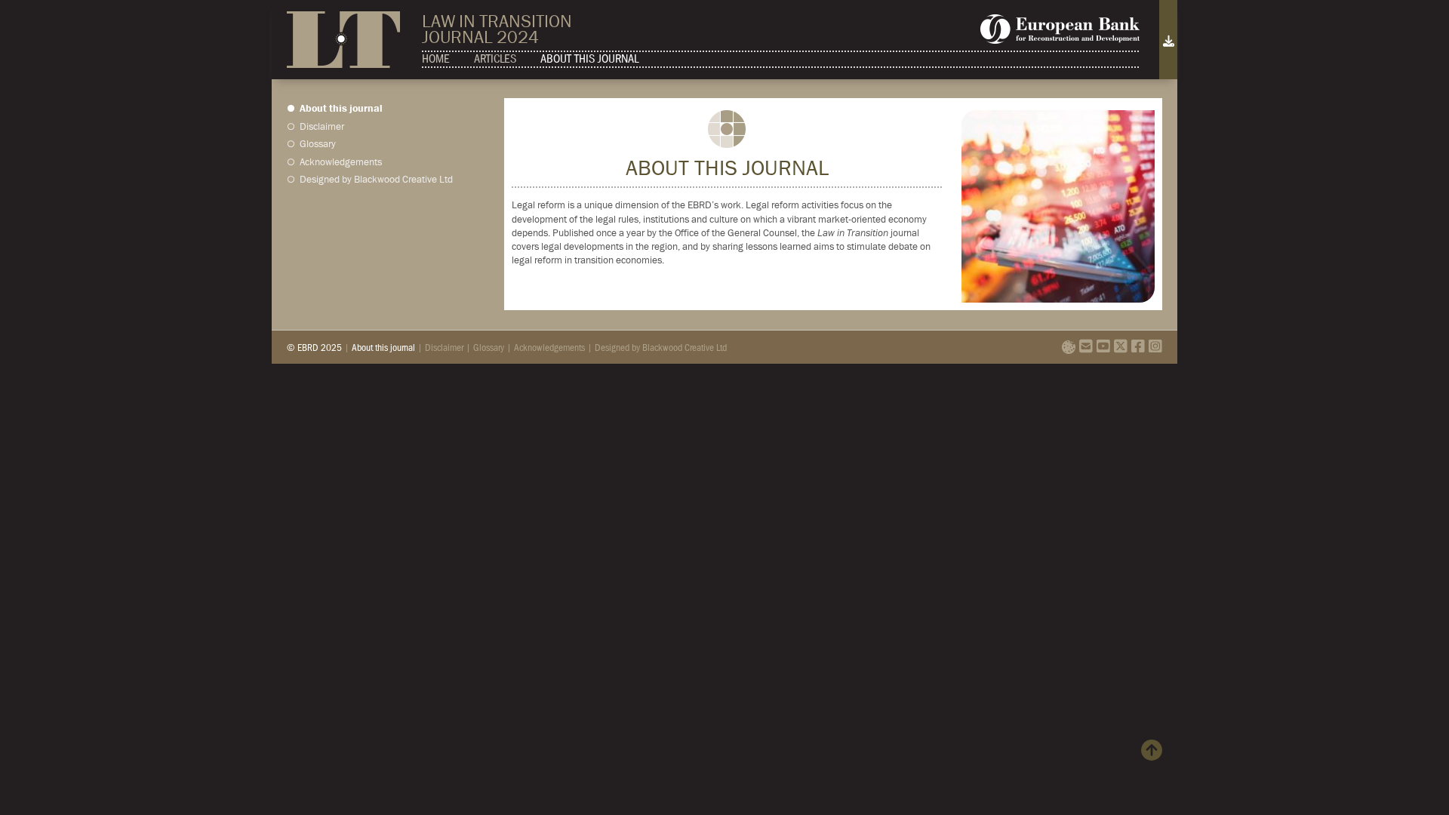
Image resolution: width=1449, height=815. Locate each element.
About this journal (589, 58)
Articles (495, 58)
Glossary (318, 145)
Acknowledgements (341, 163)
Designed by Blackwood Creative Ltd (376, 180)
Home (436, 58)
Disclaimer (322, 127)
